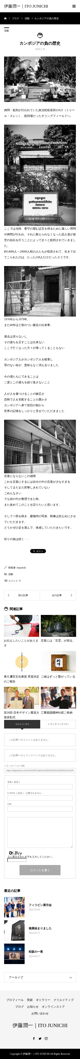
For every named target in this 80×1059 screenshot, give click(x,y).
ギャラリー (43, 999)
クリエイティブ (64, 999)
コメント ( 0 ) (22, 724)
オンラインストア (53, 1006)
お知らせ (33, 1006)
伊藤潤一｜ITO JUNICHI (26, 6)
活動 (6, 30)
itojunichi (21, 567)
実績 (30, 999)
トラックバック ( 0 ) (58, 724)
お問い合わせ (40, 1013)
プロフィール (15, 999)
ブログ (19, 1006)
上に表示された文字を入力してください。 (30, 856)
